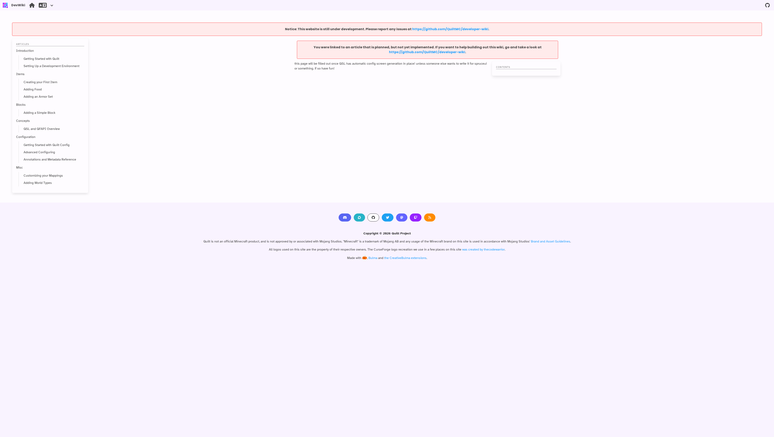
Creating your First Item (40, 82)
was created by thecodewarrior (483, 249)
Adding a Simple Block (39, 113)
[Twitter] (387, 217)
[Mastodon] (401, 217)
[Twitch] (415, 217)
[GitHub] (373, 217)
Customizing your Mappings (43, 176)
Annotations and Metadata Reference (50, 159)
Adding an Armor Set (38, 97)
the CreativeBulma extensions (405, 258)
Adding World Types (38, 183)
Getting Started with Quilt (41, 59)
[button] (46, 5)
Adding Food (33, 89)
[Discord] (345, 217)
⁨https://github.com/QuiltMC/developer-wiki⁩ (450, 29)
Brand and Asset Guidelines (550, 241)
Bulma (372, 258)
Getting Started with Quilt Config (47, 145)
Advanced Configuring (39, 152)
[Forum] (359, 217)
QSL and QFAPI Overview (42, 129)
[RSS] (429, 217)
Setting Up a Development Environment (51, 66)
